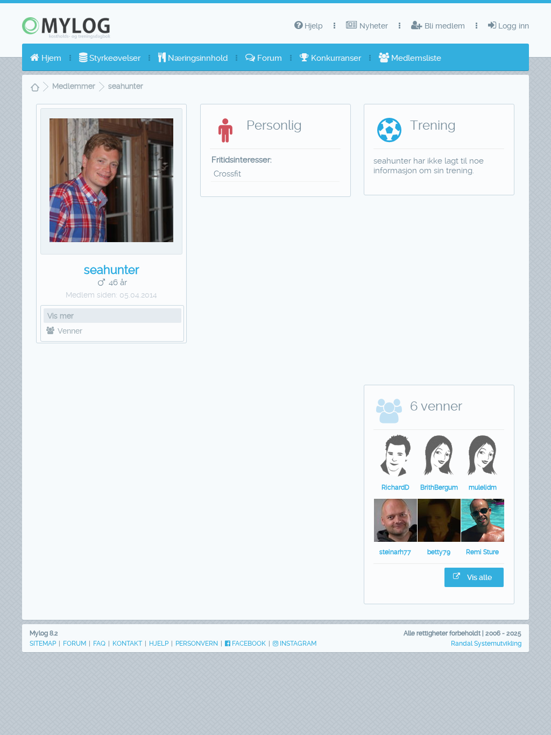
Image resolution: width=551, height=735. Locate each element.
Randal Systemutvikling (486, 643)
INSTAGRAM (297, 643)
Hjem (50, 58)
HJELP (158, 643)
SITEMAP (43, 643)
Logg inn (512, 26)
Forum (268, 58)
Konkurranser (335, 58)
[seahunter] (111, 239)
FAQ (99, 643)
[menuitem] (45, 58)
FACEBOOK (248, 643)
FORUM (74, 643)
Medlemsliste (415, 58)
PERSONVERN (196, 643)
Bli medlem (443, 26)
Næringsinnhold (197, 58)
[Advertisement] (111, 425)
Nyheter (372, 26)
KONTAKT (127, 643)
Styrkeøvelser (113, 58)
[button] (474, 577)
